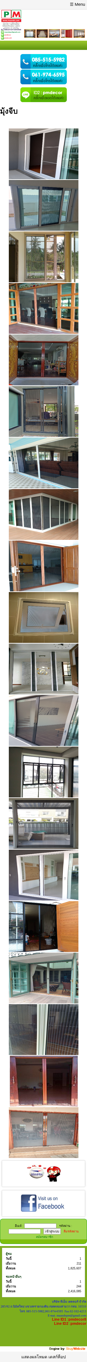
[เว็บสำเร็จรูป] (67, 1350)
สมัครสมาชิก (44, 1237)
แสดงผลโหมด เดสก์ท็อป (43, 1357)
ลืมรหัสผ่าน (71, 1231)
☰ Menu (77, 4)
